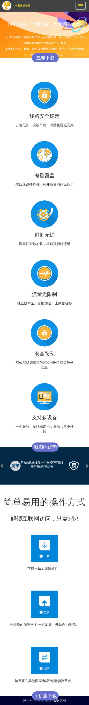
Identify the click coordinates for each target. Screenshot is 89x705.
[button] (2, 465)
